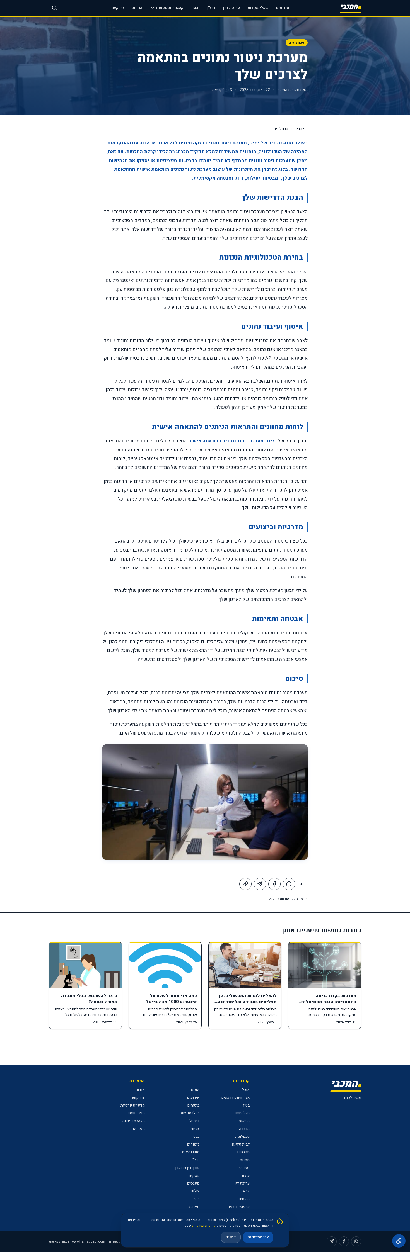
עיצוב (245, 1175)
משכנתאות (190, 1152)
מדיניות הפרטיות (204, 1225)
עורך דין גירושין (187, 1168)
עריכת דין (231, 8)
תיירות (194, 1207)
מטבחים (243, 1152)
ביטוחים (193, 1105)
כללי (195, 1136)
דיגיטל (194, 1121)
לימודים (193, 1144)
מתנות (245, 1160)
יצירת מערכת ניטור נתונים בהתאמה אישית (232, 440)
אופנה (194, 1090)
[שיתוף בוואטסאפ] (289, 884)
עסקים (194, 1175)
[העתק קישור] (245, 884)
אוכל (246, 1090)
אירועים (282, 8)
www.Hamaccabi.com (88, 1241)
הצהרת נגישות (133, 1121)
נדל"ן (210, 8)
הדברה (244, 1129)
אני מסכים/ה (258, 1237)
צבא (246, 1191)
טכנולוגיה (296, 42)
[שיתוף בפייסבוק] (274, 884)
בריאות (244, 1121)
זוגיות (194, 1129)
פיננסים (193, 1183)
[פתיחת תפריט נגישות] (399, 1241)
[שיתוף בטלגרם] (260, 884)
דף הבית (301, 129)
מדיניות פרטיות (132, 1105)
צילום (195, 1191)
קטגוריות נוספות (170, 8)
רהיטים (244, 1199)
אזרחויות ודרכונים (235, 1097)
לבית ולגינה (241, 1144)
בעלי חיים (242, 1113)
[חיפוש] (54, 7)
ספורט (244, 1168)
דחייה (231, 1237)
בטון (195, 8)
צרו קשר (118, 8)
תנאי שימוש (135, 1113)
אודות (137, 8)
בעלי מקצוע (258, 8)
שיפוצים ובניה (239, 1207)
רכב (196, 1199)
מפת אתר (137, 1129)
